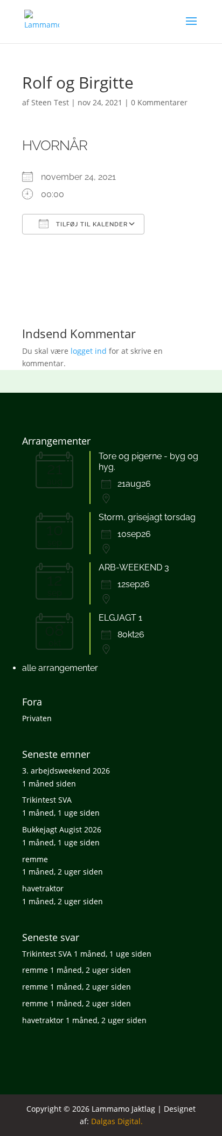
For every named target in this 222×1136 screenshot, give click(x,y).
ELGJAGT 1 (120, 618)
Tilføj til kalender (91, 224)
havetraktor (43, 888)
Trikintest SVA (47, 800)
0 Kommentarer (159, 102)
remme (35, 859)
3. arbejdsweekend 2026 (66, 770)
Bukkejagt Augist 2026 (61, 829)
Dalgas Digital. (117, 1121)
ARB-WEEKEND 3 (134, 567)
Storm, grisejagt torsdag (147, 517)
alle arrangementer (60, 668)
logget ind (89, 351)
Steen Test (50, 102)
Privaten (37, 718)
